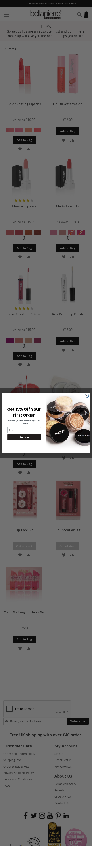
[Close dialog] (87, 396)
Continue (24, 436)
